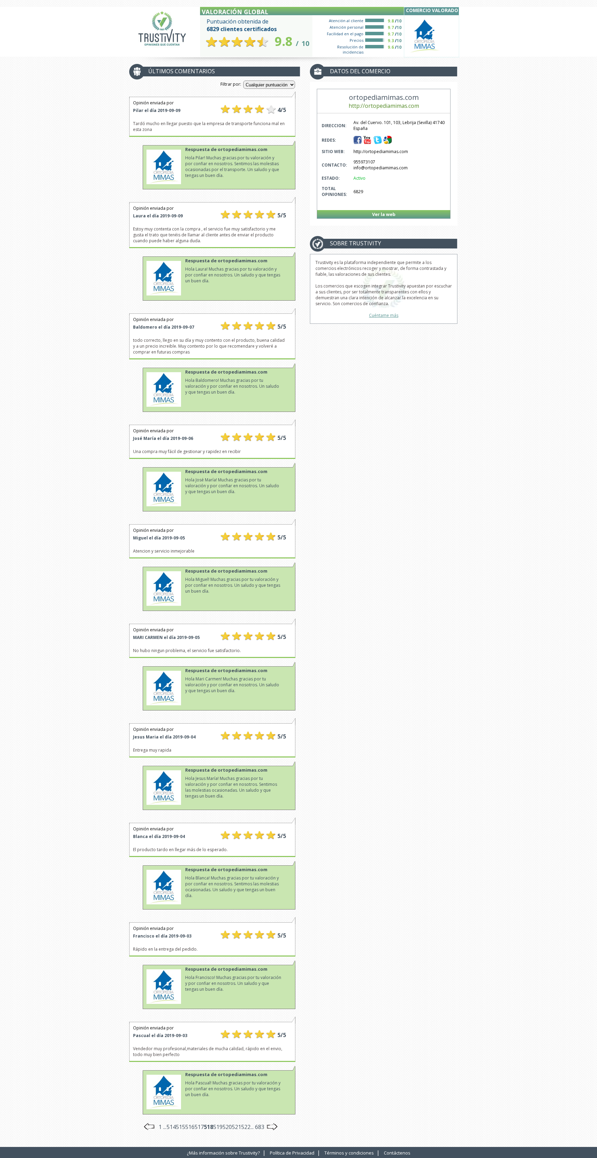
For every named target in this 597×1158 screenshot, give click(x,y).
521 (236, 1127)
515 (180, 1127)
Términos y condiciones (349, 1153)
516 (190, 1127)
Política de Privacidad (292, 1153)
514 (171, 1127)
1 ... (162, 1127)
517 (199, 1127)
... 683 (257, 1127)
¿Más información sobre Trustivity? (223, 1153)
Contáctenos (397, 1153)
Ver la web (384, 214)
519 (217, 1127)
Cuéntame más (383, 315)
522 (245, 1127)
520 (227, 1127)
